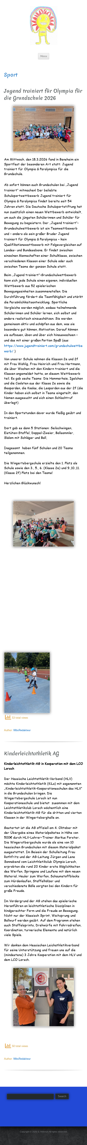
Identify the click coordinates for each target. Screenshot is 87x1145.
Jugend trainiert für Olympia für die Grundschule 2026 (43, 95)
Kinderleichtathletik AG (31, 753)
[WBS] (43, 25)
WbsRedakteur (22, 730)
